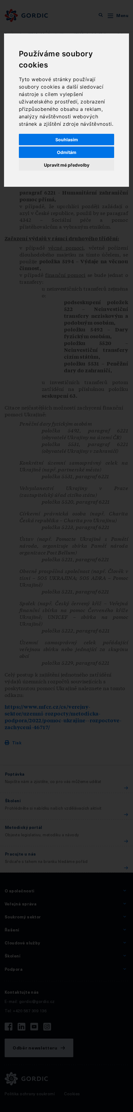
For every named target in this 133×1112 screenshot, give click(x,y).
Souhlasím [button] (66, 139)
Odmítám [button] (66, 152)
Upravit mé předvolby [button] (66, 165)
